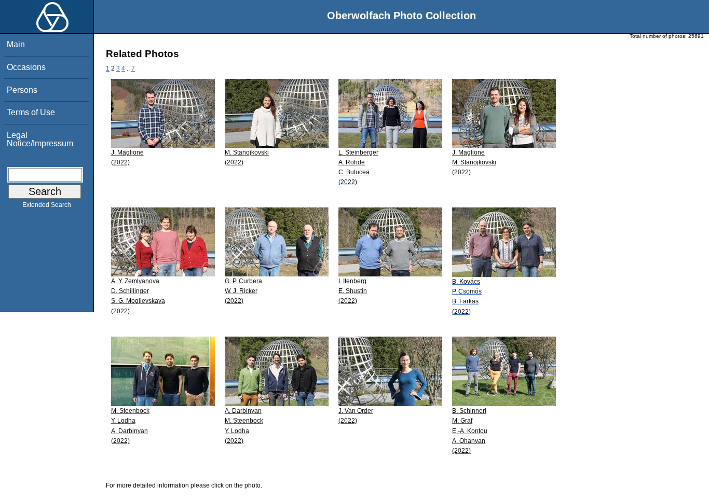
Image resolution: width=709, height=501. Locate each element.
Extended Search (46, 205)
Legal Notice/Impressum (40, 139)
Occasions (26, 67)
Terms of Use (31, 112)
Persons (22, 90)
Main (16, 44)
